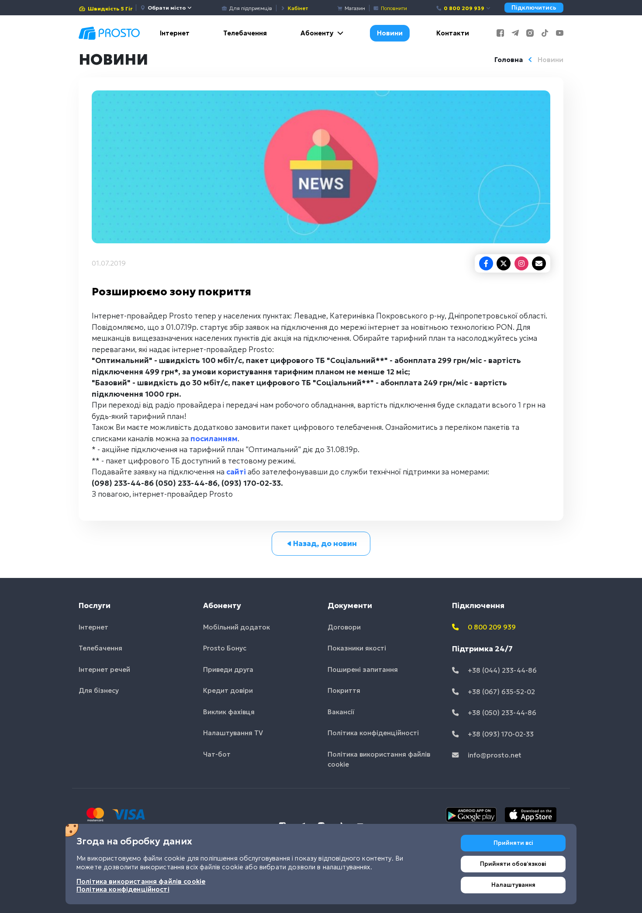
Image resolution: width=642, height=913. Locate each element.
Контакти (452, 33)
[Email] (539, 263)
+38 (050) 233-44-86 (501, 713)
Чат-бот (217, 754)
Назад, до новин (325, 543)
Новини (390, 33)
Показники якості (357, 648)
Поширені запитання (363, 669)
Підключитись (533, 7)
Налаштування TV (233, 733)
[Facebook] (486, 263)
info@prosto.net (493, 755)
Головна (508, 59)
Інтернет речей (104, 669)
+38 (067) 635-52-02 (500, 692)
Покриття (344, 690)
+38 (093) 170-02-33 (500, 734)
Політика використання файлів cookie (379, 759)
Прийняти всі (513, 843)
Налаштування (513, 885)
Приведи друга (228, 669)
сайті (236, 472)
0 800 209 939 (464, 8)
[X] (504, 263)
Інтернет (175, 33)
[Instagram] (521, 263)
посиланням (214, 438)
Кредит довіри (228, 690)
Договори (344, 627)
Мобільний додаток (236, 627)
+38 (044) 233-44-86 (501, 670)
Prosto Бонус (224, 648)
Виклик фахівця (229, 712)
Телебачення (245, 33)
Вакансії (341, 712)
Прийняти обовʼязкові (513, 864)
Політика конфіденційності (373, 733)
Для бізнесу (99, 690)
